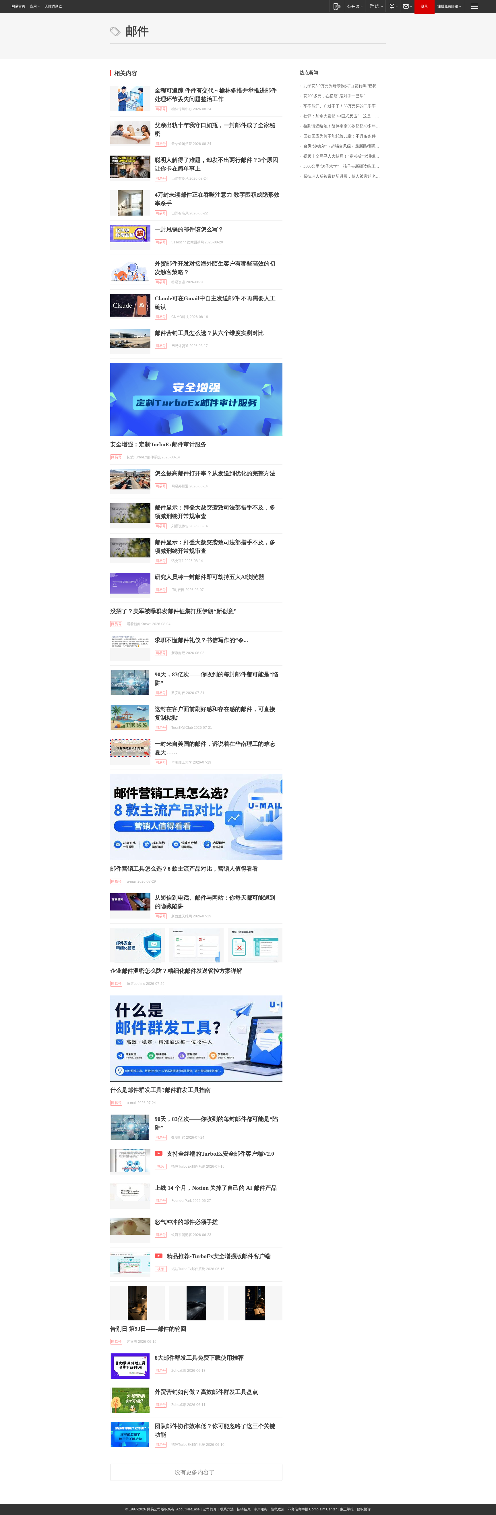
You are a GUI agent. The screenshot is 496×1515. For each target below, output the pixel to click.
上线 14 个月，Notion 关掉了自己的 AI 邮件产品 (216, 1188)
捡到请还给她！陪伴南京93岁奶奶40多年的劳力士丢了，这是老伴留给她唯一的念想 (344, 126)
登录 (424, 6)
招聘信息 (244, 1509)
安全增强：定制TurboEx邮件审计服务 (158, 444)
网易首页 (18, 6)
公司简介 (210, 1509)
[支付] (392, 6)
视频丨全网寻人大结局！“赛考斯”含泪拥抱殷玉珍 (344, 156)
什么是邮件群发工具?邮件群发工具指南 (160, 1090)
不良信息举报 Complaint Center (312, 1509)
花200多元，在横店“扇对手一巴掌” (334, 96)
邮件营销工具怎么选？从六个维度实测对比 (209, 333)
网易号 (161, 109)
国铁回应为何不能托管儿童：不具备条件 (339, 136)
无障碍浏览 (53, 6)
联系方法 (227, 1509)
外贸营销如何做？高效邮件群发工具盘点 (206, 1392)
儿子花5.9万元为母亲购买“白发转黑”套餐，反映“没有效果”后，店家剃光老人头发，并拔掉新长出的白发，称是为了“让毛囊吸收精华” (344, 86)
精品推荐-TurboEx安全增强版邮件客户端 (219, 1256)
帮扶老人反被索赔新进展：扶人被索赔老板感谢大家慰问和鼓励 (344, 176)
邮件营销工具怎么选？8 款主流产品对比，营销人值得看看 (184, 868)
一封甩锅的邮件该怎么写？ (189, 229)
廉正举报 (347, 1509)
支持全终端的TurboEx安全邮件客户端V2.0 (220, 1153)
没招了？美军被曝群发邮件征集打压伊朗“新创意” (173, 611)
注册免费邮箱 (447, 6)
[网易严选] (375, 6)
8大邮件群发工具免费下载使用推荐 (199, 1358)
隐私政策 (277, 1509)
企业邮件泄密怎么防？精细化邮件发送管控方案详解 (176, 971)
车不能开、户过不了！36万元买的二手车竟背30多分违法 (344, 106)
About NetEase (188, 1509)
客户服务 (261, 1509)
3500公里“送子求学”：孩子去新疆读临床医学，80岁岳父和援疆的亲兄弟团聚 (344, 166)
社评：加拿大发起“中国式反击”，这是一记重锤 (344, 116)
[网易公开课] (355, 6)
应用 (33, 6)
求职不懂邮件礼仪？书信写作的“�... (201, 640)
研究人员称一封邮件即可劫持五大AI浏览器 (209, 577)
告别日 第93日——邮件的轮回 (148, 1329)
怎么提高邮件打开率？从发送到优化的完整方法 (215, 473)
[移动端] (337, 6)
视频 (160, 1167)
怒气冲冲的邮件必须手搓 (186, 1222)
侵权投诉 (364, 1509)
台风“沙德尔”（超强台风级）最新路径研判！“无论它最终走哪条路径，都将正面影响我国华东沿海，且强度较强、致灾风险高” (344, 146)
